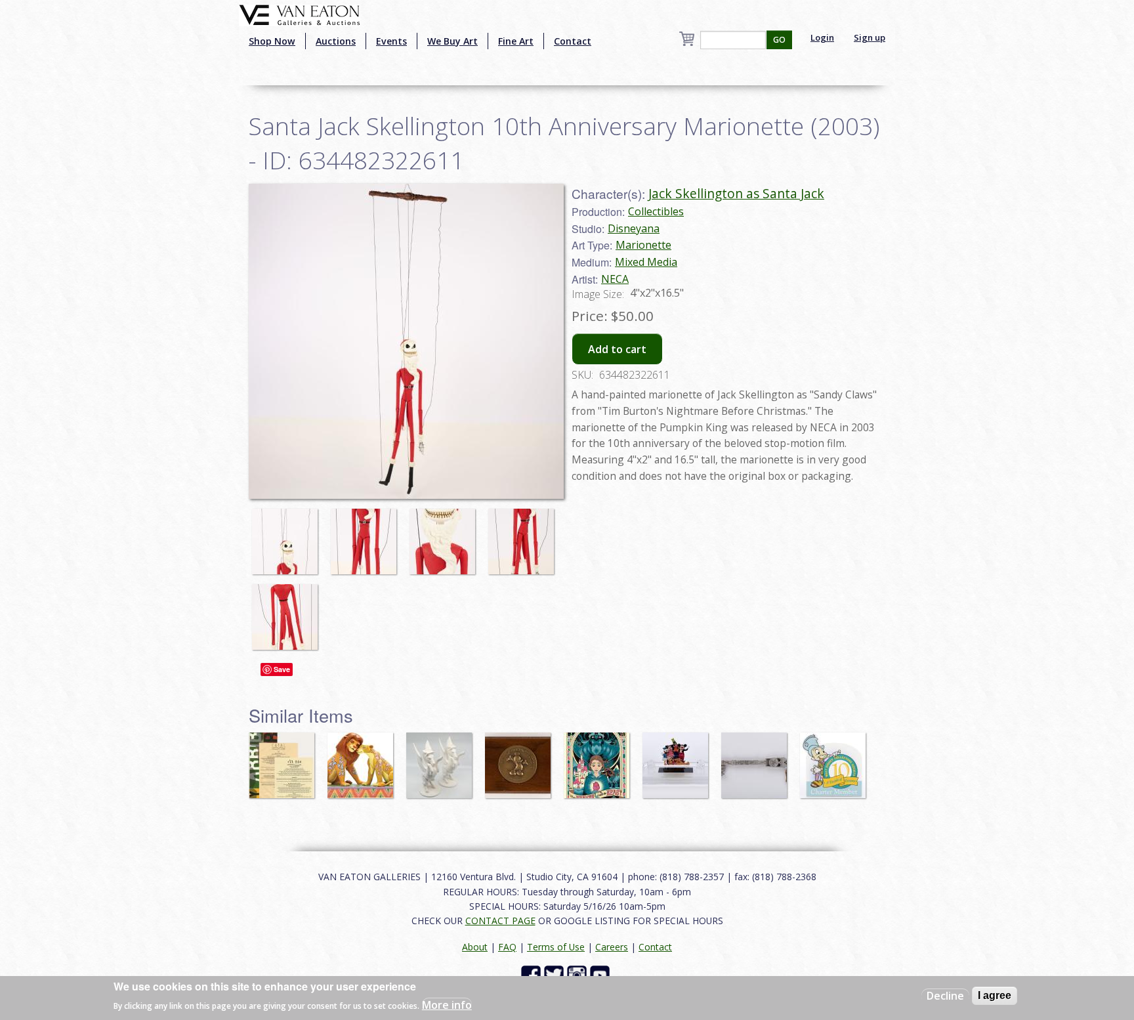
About (475, 947)
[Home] (299, 14)
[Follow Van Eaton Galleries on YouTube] (601, 974)
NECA (615, 279)
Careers (611, 947)
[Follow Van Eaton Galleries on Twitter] (555, 974)
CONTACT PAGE (500, 920)
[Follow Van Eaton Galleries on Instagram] (578, 974)
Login (822, 37)
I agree (994, 995)
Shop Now (272, 41)
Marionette (643, 245)
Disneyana (634, 228)
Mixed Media (646, 262)
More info (447, 1004)
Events (391, 41)
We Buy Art (452, 41)
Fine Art (516, 41)
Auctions (336, 41)
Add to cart (617, 349)
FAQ (507, 947)
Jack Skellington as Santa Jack (736, 193)
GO (779, 39)
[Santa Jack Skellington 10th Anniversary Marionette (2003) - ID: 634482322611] (288, 535)
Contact (572, 41)
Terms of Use (556, 947)
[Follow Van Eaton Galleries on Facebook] (532, 974)
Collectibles (656, 211)
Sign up (869, 37)
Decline (945, 995)
